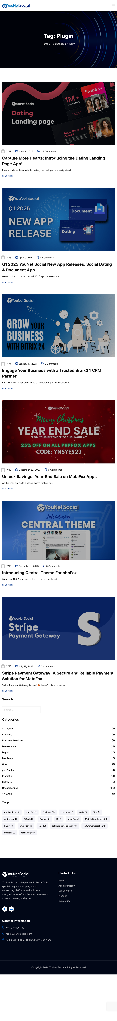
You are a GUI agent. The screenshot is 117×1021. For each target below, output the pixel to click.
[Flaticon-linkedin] (11, 909)
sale (42, 826)
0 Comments (47, 257)
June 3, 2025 (26, 151)
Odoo (5, 764)
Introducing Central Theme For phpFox (39, 572)
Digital (5, 752)
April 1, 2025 (26, 257)
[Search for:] (58, 710)
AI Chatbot (8, 728)
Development (9, 746)
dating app (10, 819)
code (83, 812)
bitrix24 (31, 812)
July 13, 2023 (26, 666)
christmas (67, 812)
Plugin (8, 826)
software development (64, 826)
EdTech (28, 819)
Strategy (9, 832)
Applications (12, 812)
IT (58, 819)
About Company (66, 885)
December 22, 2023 (30, 469)
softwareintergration (94, 826)
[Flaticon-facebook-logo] (4, 909)
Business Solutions (12, 740)
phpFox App (8, 770)
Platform (62, 895)
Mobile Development (96, 819)
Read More (8, 176)
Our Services (65, 890)
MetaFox (73, 819)
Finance (45, 819)
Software (7, 782)
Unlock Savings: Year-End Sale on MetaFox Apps (49, 476)
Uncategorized (10, 787)
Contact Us (64, 901)
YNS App (7, 793)
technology (28, 832)
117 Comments (48, 151)
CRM (96, 812)
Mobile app (8, 758)
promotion (26, 826)
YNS (8, 151)
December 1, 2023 (29, 566)
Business (7, 734)
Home (45, 43)
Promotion (7, 776)
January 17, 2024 (28, 363)
